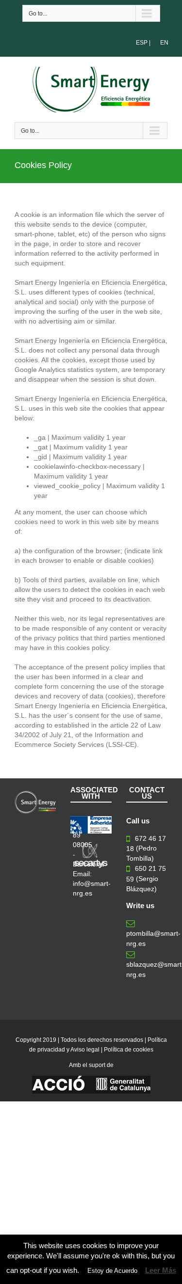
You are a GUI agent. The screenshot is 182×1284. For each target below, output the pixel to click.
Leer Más (160, 1270)
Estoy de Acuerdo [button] (112, 1270)
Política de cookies (128, 1049)
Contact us (147, 793)
